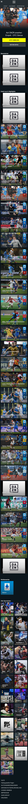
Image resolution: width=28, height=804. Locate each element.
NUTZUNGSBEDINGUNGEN (9, 785)
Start (5, 6)
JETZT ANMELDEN (14, 40)
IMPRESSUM (5, 793)
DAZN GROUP (5, 795)
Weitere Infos (14, 44)
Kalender (12, 6)
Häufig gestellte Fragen (7, 783)
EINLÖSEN (4, 798)
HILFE (3, 780)
